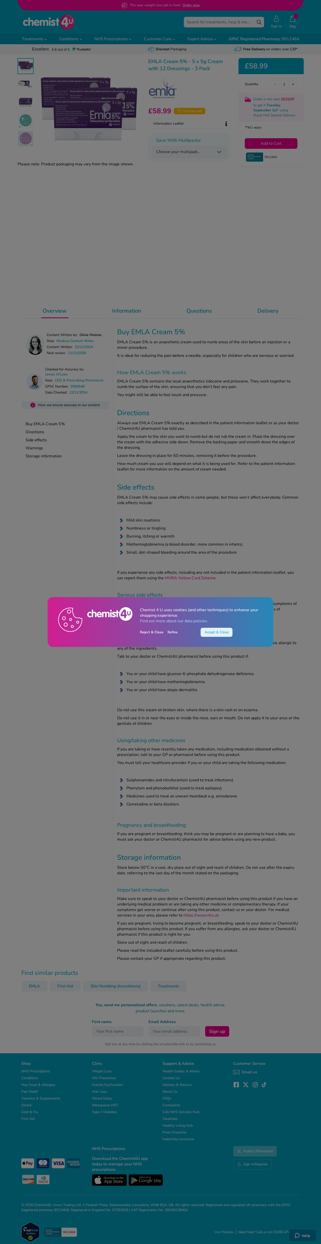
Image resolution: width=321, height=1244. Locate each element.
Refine (173, 632)
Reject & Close (152, 632)
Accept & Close (216, 632)
